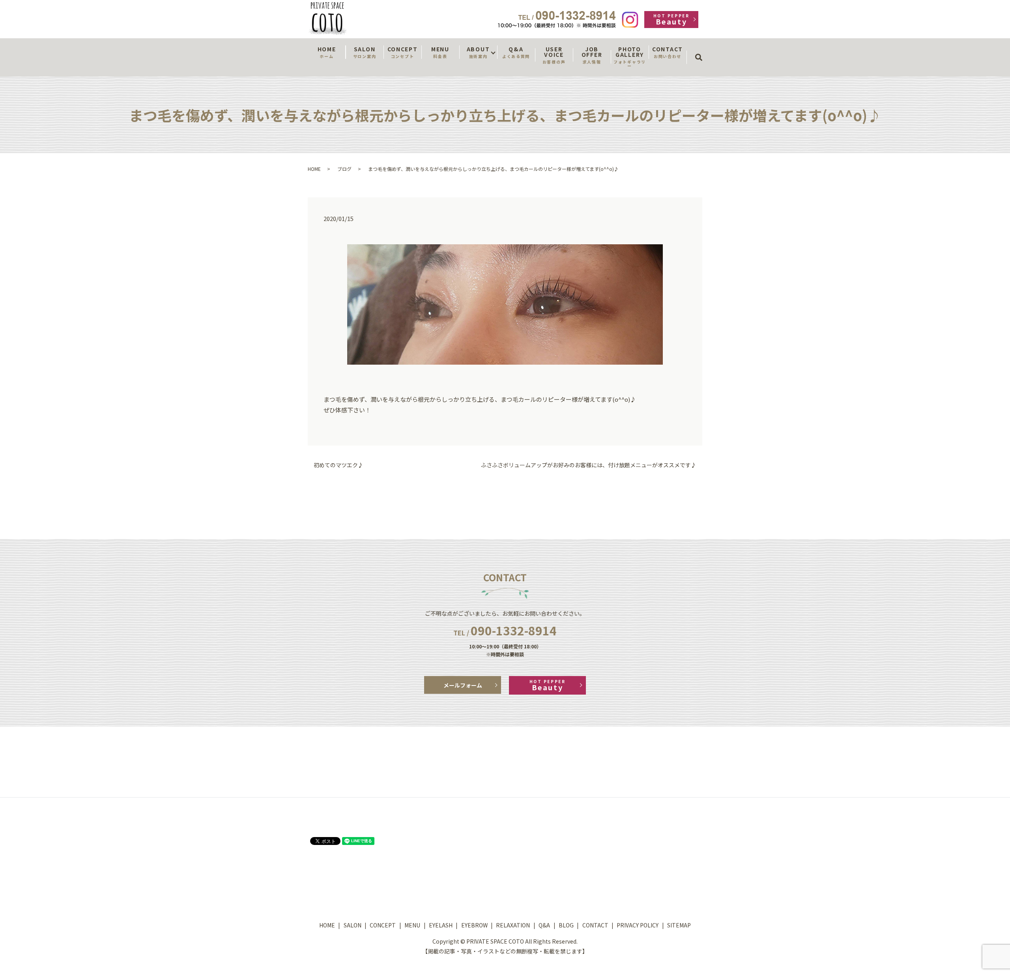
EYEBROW (474, 925)
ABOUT (478, 52)
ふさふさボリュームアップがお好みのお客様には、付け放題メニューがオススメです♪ (588, 465)
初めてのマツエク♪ (338, 465)
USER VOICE (553, 55)
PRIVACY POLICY (637, 925)
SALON (364, 52)
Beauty (671, 19)
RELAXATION (513, 925)
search (701, 50)
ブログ (344, 168)
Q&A (516, 52)
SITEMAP (679, 925)
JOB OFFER (592, 55)
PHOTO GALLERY (629, 57)
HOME (327, 52)
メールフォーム (462, 685)
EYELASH (441, 925)
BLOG (566, 925)
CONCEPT (402, 52)
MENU (440, 52)
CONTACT (667, 52)
